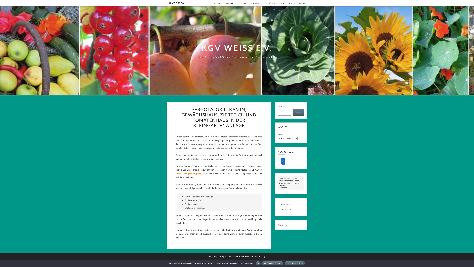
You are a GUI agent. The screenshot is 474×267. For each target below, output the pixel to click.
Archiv (280, 134)
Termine (243, 3)
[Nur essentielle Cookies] (471, 263)
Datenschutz (285, 209)
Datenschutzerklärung (295, 263)
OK (258, 263)
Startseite (218, 3)
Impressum (285, 204)
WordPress (244, 256)
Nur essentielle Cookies (272, 263)
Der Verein (230, 3)
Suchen (281, 106)
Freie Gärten (270, 3)
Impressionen (255, 3)
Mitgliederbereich (286, 3)
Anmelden (282, 225)
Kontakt (302, 3)
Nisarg (261, 256)
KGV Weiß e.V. (176, 3)
